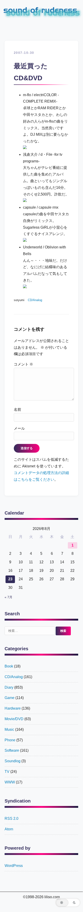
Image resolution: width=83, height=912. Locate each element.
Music (9, 729)
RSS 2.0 (11, 818)
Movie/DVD (14, 719)
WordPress (14, 866)
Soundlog (12, 761)
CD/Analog (35, 300)
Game (9, 698)
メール (19, 428)
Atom (9, 829)
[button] (67, 902)
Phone (10, 740)
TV (7, 772)
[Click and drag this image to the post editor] (25, 148)
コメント (23, 364)
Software (12, 750)
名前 (17, 409)
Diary (9, 687)
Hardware (13, 708)
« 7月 (8, 597)
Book (9, 666)
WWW (10, 782)
